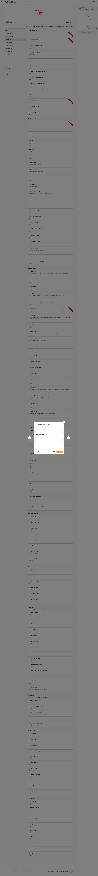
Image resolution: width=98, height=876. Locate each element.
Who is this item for (40, 429)
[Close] (64, 422)
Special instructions (40, 434)
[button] (29, 439)
